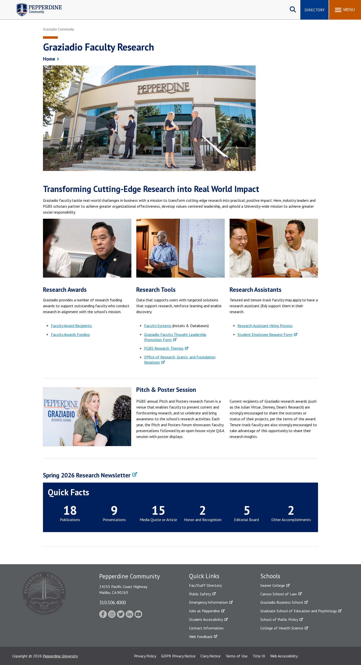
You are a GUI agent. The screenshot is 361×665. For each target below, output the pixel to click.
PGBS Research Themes (163, 348)
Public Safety (200, 593)
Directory (315, 9)
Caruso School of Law (278, 593)
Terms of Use (236, 655)
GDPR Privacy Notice (178, 655)
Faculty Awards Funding (70, 334)
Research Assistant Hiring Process (264, 325)
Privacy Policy (145, 655)
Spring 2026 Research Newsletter (86, 475)
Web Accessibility (284, 655)
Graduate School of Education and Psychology (298, 610)
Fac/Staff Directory (205, 585)
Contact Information (206, 628)
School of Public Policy (279, 619)
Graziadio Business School (281, 602)
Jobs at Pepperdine (204, 610)
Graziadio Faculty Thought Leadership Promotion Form (175, 337)
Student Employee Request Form (264, 334)
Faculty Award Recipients (71, 325)
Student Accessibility (206, 619)
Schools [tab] (270, 576)
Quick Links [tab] (204, 576)
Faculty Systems (157, 325)
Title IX (258, 655)
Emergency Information (208, 602)
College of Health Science (281, 628)
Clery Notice (210, 655)
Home (49, 59)
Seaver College (272, 585)
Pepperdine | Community (35, 4)
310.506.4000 (112, 602)
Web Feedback (200, 636)
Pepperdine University (60, 655)
